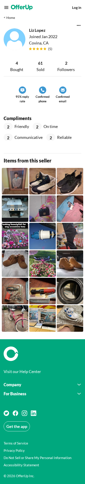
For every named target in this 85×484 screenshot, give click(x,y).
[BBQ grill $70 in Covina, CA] (15, 208)
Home (10, 18)
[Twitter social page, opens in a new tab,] (6, 413)
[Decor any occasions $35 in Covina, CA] (15, 236)
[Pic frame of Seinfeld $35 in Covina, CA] (15, 181)
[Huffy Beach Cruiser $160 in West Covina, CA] (15, 318)
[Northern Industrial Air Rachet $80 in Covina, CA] (42, 291)
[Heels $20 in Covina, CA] (70, 236)
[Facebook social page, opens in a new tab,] (15, 413)
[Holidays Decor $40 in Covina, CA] (42, 263)
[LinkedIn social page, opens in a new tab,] (33, 413)
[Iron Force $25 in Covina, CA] (15, 291)
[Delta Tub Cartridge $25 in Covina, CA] (42, 236)
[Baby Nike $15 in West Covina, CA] (70, 318)
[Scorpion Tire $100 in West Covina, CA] (70, 291)
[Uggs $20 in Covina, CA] (15, 263)
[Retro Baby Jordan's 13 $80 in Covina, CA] (70, 263)
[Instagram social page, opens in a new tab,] (24, 413)
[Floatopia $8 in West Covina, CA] (42, 318)
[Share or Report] (78, 25)
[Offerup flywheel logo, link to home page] (42, 353)
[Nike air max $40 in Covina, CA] (70, 181)
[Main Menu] (6, 7)
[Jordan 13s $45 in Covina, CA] (42, 181)
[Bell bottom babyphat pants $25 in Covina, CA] (70, 208)
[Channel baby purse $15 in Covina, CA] (42, 208)
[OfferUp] (22, 7)
